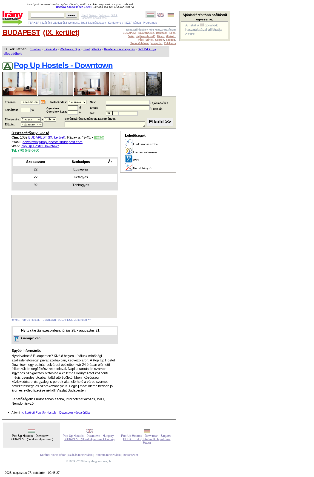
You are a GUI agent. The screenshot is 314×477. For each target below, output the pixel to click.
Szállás (46, 22)
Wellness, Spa (77, 22)
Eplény (88, 7)
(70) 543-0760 (28, 150)
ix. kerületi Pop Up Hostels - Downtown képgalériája (55, 412)
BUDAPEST (21, 32)
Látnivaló (50, 49)
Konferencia (115, 22)
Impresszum (130, 455)
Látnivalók (59, 22)
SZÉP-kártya (133, 22)
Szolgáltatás (92, 49)
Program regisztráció (108, 455)
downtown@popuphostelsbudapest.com (53, 142)
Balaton (93, 15)
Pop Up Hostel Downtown (40, 146)
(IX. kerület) (61, 32)
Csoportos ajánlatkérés (94, 18)
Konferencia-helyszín (119, 49)
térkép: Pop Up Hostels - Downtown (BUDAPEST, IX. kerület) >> (51, 319)
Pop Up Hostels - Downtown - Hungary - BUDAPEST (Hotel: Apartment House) (89, 437)
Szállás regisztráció (80, 455)
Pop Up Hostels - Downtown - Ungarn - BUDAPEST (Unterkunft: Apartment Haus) (146, 439)
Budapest (104, 15)
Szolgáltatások (97, 22)
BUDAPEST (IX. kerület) (46, 137)
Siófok (114, 15)
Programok (150, 22)
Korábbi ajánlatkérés (53, 455)
